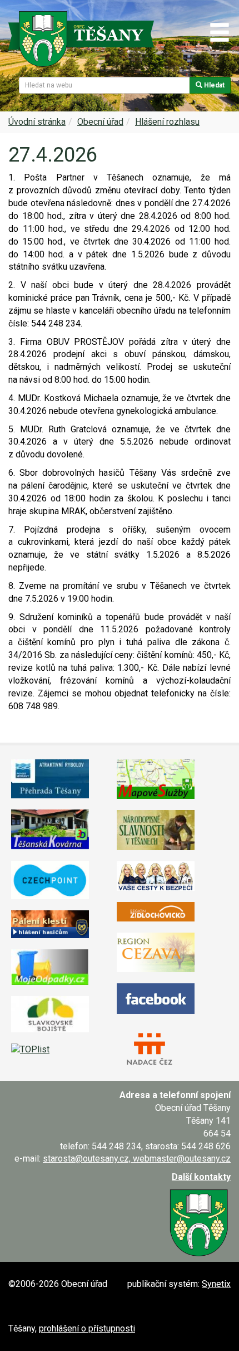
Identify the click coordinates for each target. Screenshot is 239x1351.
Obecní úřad (100, 121)
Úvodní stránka (37, 121)
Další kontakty (201, 1177)
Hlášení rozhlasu (167, 121)
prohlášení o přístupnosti (87, 1328)
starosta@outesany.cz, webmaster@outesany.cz (137, 1158)
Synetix (216, 1284)
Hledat (213, 85)
